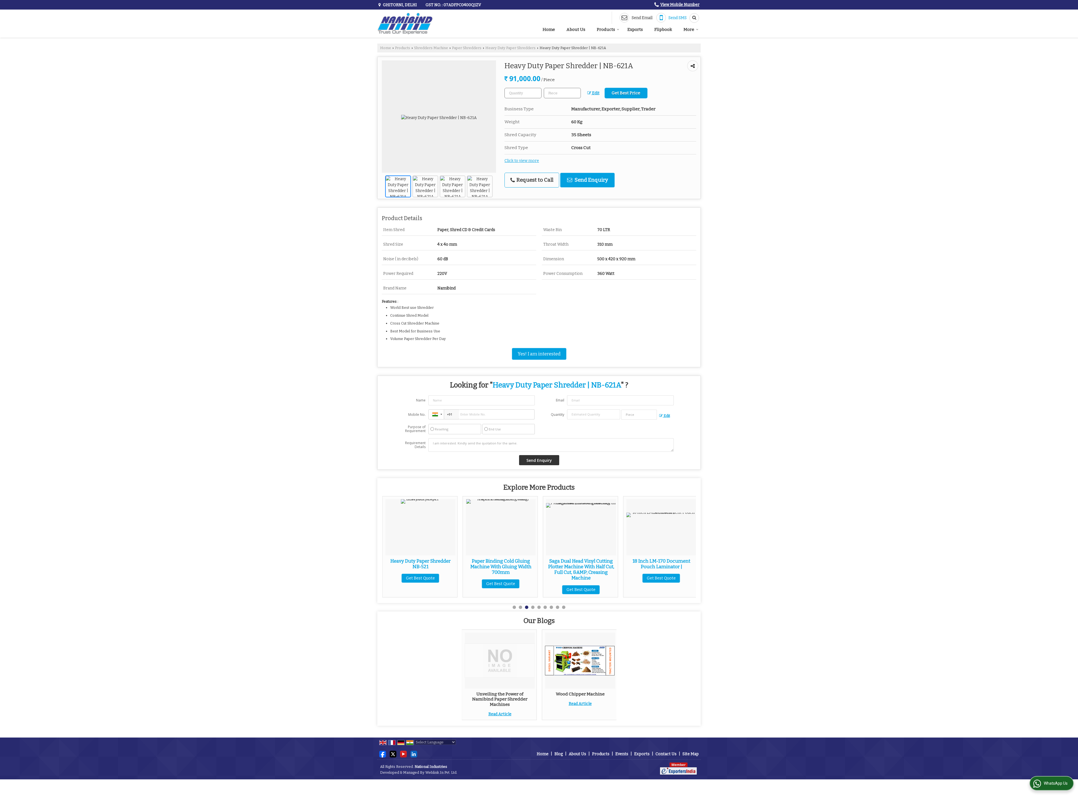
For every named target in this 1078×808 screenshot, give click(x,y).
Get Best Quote (420, 583)
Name (421, 400)
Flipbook (663, 29)
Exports (635, 29)
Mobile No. (417, 414)
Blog (558, 754)
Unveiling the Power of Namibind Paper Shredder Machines (499, 699)
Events (621, 754)
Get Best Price (626, 92)
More (689, 29)
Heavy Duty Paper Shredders (510, 48)
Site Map (690, 754)
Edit (595, 93)
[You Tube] (403, 754)
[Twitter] (393, 754)
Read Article (499, 714)
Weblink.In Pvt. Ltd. (441, 772)
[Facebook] (382, 754)
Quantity (557, 414)
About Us (576, 29)
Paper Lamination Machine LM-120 (661, 563)
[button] (680, 4)
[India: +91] (436, 414)
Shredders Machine (431, 48)
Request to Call (534, 180)
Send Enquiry (591, 180)
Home (549, 29)
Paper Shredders (466, 48)
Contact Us (666, 754)
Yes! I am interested (539, 354)
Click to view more (521, 160)
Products (606, 29)
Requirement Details (415, 445)
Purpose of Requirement (415, 429)
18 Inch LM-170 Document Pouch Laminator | (581, 563)
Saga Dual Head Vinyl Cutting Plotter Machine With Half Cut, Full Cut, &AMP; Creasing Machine (501, 569)
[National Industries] (405, 23)
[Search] (692, 18)
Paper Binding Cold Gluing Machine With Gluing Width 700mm (420, 566)
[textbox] (562, 93)
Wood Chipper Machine (580, 694)
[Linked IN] (413, 754)
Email (560, 400)
